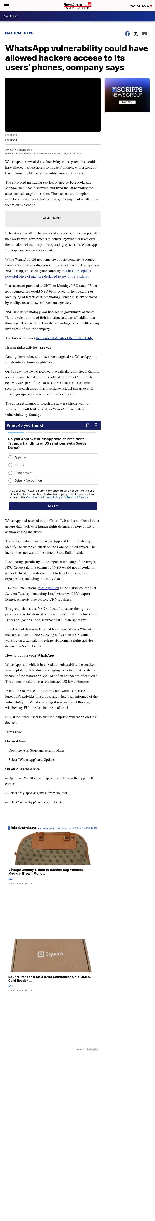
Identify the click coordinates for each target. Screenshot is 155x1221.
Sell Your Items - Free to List (54, 828)
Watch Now (140, 6)
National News (20, 33)
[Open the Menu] (6, 5)
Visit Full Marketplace (85, 828)
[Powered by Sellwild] (92, 1049)
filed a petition (48, 587)
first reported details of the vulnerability (64, 338)
